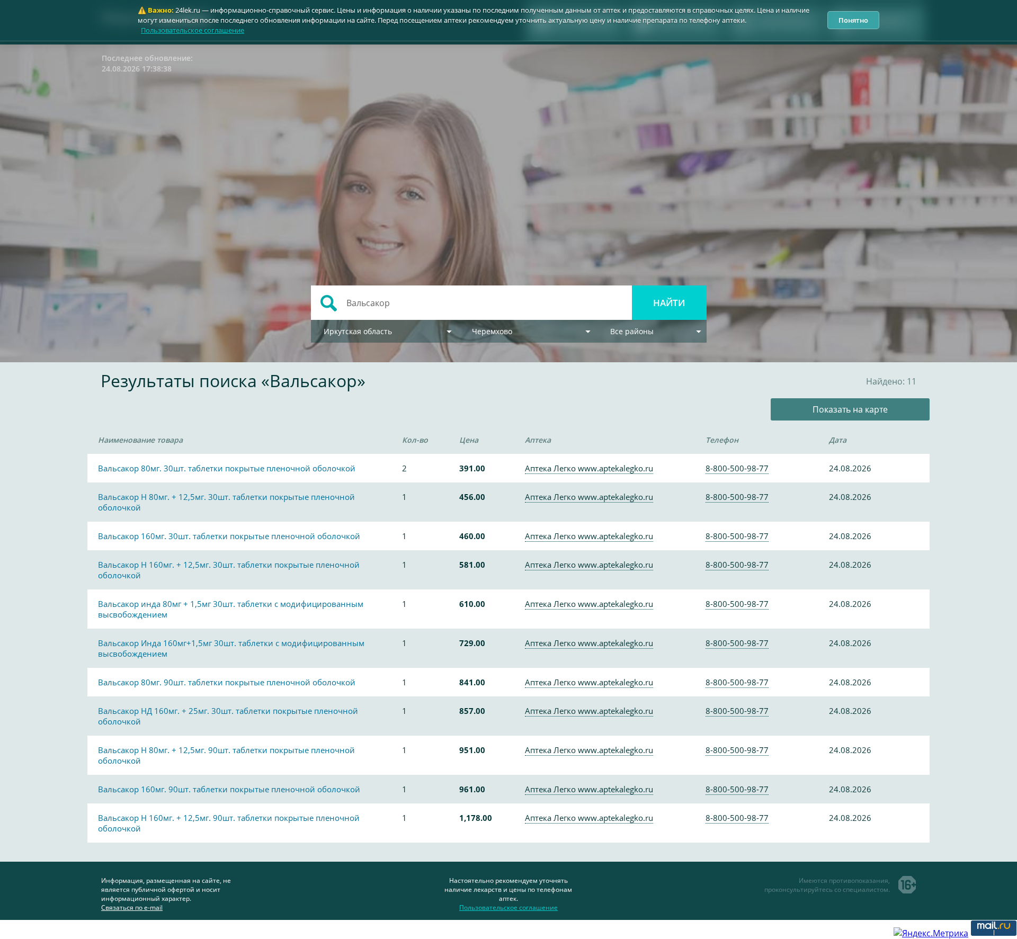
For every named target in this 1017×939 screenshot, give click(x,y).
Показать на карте (850, 409)
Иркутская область (358, 331)
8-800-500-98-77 (737, 468)
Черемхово (492, 331)
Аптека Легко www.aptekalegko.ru (589, 468)
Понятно (853, 20)
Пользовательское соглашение (192, 30)
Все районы (632, 331)
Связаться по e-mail (132, 907)
